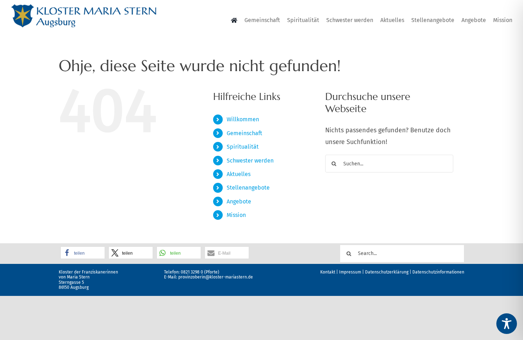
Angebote (239, 201)
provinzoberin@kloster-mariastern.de (215, 277)
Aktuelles (238, 174)
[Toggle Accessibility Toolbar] (507, 324)
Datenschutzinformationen (438, 272)
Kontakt (327, 272)
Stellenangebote (248, 187)
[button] (82, 252)
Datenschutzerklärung (386, 272)
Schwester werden (250, 160)
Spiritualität (243, 146)
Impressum (350, 272)
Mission (236, 215)
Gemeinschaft (244, 133)
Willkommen (243, 119)
